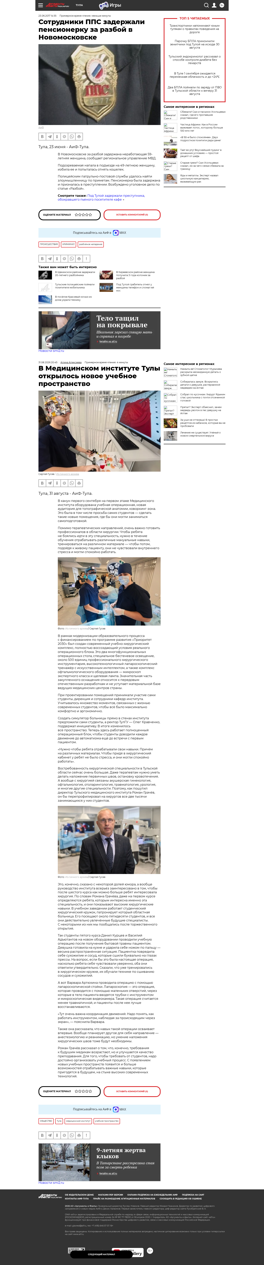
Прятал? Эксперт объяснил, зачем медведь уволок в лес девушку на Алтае (200, 410)
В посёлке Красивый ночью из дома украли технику (73, 298)
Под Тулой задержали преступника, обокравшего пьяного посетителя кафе (101, 198)
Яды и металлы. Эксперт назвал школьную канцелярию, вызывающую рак (199, 178)
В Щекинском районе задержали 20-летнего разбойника (75, 274)
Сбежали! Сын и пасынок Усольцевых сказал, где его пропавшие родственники (203, 114)
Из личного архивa (67, 474)
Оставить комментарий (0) (132, 215)
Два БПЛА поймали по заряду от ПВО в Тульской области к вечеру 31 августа (195, 91)
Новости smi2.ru (51, 351)
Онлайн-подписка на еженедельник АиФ (152, 1195)
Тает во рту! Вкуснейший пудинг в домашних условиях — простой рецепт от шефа (200, 153)
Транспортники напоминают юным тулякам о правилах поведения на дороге (195, 29)
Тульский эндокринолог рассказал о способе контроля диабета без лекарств (195, 60)
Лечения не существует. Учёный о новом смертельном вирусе (200, 434)
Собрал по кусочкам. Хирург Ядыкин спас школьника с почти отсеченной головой (202, 397)
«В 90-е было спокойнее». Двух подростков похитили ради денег (200, 139)
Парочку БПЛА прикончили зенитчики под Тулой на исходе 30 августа (194, 44)
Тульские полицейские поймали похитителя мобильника (75, 286)
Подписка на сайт (193, 1195)
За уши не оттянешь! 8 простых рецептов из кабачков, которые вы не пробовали (202, 422)
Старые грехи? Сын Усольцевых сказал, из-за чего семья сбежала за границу (202, 165)
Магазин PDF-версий (110, 1195)
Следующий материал (101, 1254)
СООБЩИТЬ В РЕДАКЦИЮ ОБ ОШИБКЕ (181, 1198)
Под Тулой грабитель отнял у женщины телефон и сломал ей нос (135, 287)
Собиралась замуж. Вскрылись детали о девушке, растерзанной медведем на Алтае (200, 384)
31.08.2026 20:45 (47, 362)
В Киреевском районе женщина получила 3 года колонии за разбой (135, 275)
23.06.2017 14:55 (47, 15)
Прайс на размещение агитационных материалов (124, 1198)
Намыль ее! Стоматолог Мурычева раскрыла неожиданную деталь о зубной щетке (201, 372)
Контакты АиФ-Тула (77, 1198)
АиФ (41, 127)
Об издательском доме (79, 1195)
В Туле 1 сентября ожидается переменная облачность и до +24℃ (195, 75)
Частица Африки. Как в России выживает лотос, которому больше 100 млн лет (201, 127)
